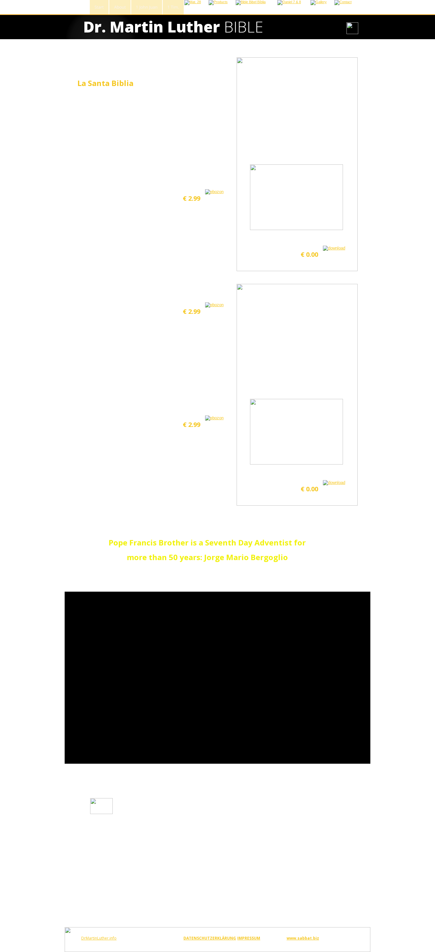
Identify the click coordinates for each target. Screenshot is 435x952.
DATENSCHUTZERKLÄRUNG (209, 938)
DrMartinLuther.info (99, 938)
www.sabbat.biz (303, 938)
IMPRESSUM (248, 938)
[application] (217, 678)
